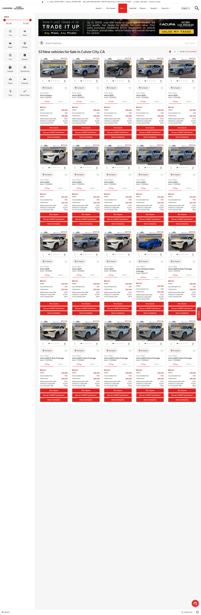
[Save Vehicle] (66, 88)
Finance (142, 8)
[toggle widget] (195, 603)
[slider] (4, 20)
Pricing (47, 101)
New (122, 8)
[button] (197, 8)
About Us (165, 8)
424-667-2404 (59, 2)
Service (98, 8)
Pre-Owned (110, 8)
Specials (153, 8)
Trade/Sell (132, 8)
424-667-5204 (76, 2)
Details (60, 101)
